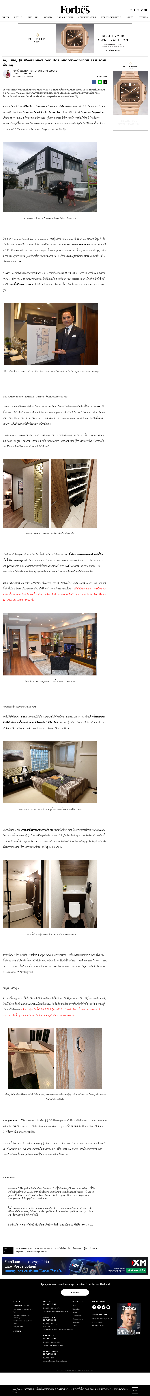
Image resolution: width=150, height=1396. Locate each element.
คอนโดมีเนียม (61, 1248)
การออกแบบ (49, 1248)
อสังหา (44, 1252)
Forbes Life (26, 74)
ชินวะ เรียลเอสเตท (74, 1248)
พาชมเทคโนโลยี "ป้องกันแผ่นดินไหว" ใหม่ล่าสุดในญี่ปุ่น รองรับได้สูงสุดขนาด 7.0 (56, 1225)
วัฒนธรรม (93, 1248)
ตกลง (135, 1390)
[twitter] (105, 82)
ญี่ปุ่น (85, 1248)
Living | (16, 74)
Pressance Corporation (32, 1248)
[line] (100, 82)
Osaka (17, 1249)
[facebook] (94, 82)
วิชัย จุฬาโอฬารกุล (33, 1252)
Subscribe (75, 1292)
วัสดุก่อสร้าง (20, 1252)
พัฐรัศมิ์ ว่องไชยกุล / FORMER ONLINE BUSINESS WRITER (35, 71)
